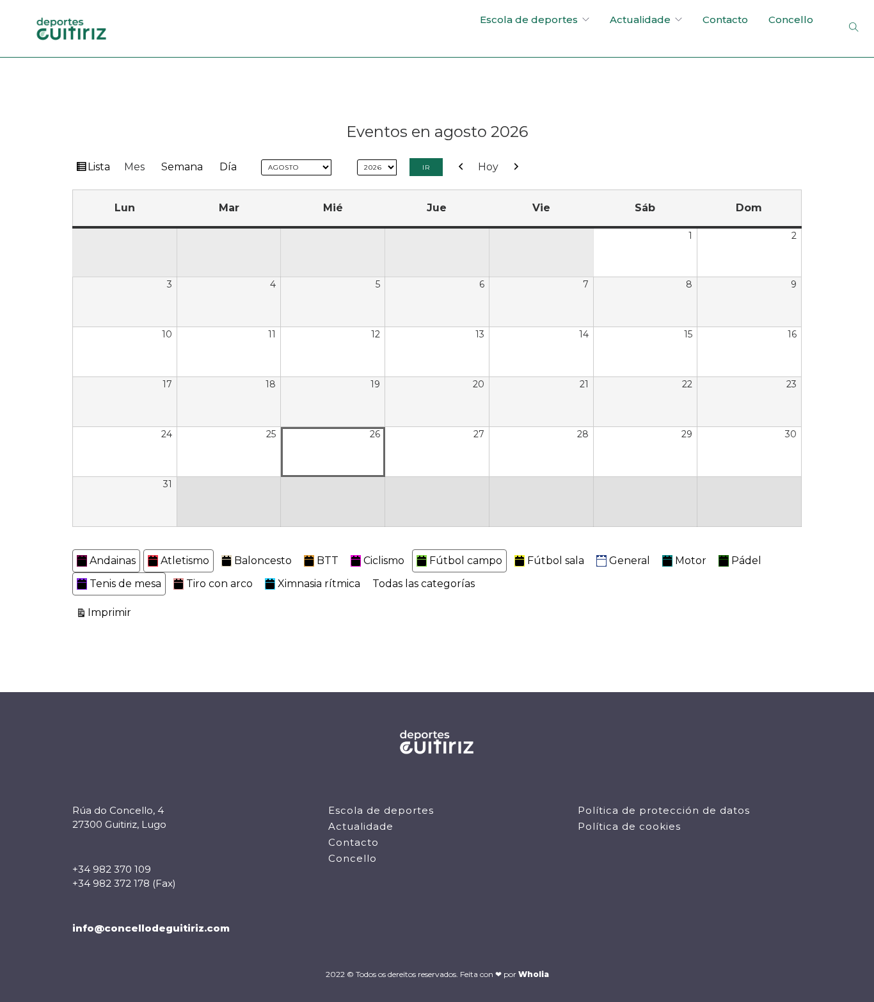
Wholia (533, 974)
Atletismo (185, 560)
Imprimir (111, 612)
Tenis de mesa (125, 584)
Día (228, 167)
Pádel (746, 560)
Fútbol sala (555, 560)
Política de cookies (629, 826)
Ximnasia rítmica (319, 584)
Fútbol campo (465, 560)
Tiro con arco (219, 584)
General (629, 560)
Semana (182, 167)
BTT (327, 560)
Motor (690, 560)
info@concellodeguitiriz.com (151, 928)
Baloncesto (263, 560)
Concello (790, 19)
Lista (100, 169)
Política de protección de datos (664, 810)
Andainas (113, 560)
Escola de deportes (529, 19)
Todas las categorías (423, 584)
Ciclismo (383, 560)
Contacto (725, 19)
